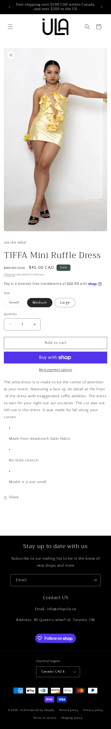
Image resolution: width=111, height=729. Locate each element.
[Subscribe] (94, 580)
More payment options (55, 369)
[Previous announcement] (9, 7)
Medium (40, 303)
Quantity (10, 314)
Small (17, 303)
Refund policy (69, 710)
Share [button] (14, 497)
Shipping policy (72, 717)
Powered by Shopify (40, 710)
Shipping (9, 274)
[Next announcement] (101, 7)
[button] (10, 26)
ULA (23, 710)
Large (65, 303)
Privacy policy (93, 710)
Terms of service (45, 717)
